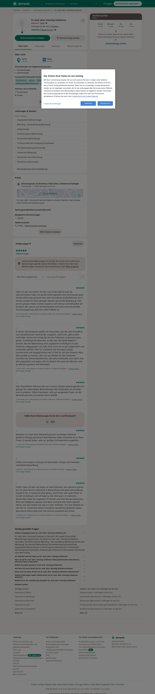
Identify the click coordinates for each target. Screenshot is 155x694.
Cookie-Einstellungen (52, 104)
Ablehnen (88, 103)
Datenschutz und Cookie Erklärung (85, 96)
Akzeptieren (105, 103)
